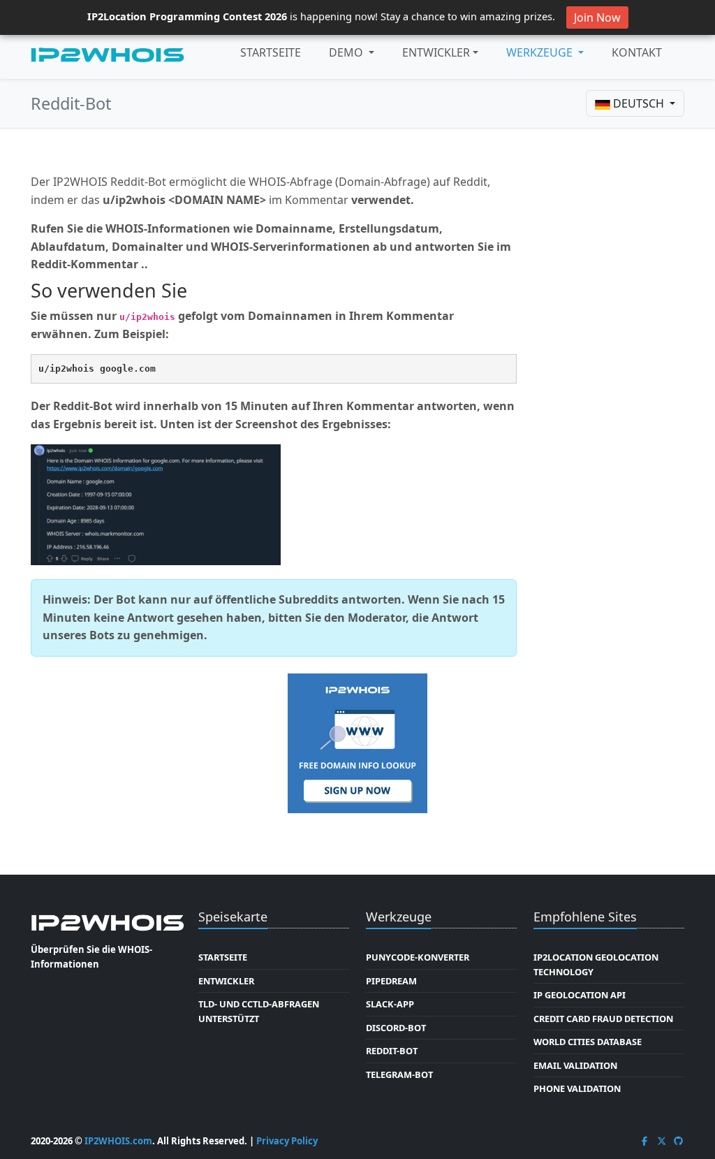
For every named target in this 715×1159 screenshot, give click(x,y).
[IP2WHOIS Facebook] (644, 1141)
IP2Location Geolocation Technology (595, 964)
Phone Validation (577, 1088)
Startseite (270, 52)
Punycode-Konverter (417, 957)
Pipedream (391, 981)
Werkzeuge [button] (540, 52)
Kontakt (637, 52)
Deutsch (638, 103)
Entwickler (436, 52)
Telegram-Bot (399, 1074)
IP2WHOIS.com (118, 1141)
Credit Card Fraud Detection (603, 1018)
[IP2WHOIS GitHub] (678, 1141)
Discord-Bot (396, 1027)
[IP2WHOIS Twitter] (662, 1141)
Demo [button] (347, 52)
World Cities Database (587, 1041)
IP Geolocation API (579, 995)
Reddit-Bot (392, 1050)
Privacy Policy (287, 1141)
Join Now (597, 17)
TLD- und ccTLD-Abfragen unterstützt (258, 1011)
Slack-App (390, 1004)
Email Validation (575, 1065)
